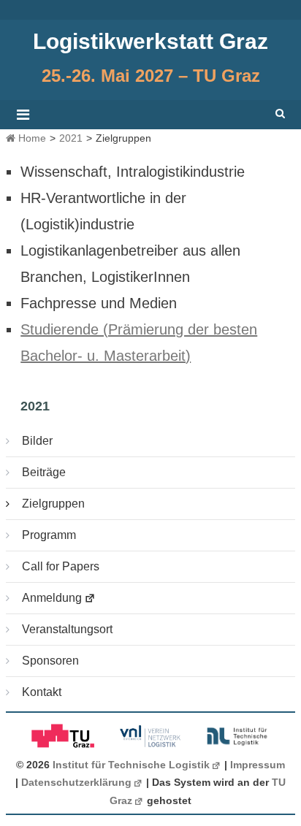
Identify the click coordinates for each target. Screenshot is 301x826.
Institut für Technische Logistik (131, 765)
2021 (71, 138)
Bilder (37, 441)
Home (30, 138)
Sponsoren (50, 660)
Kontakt (41, 692)
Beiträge (44, 472)
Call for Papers (60, 566)
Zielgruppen (53, 503)
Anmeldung (52, 598)
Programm (49, 535)
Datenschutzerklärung (76, 782)
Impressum (257, 765)
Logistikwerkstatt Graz (150, 41)
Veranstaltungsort (67, 629)
